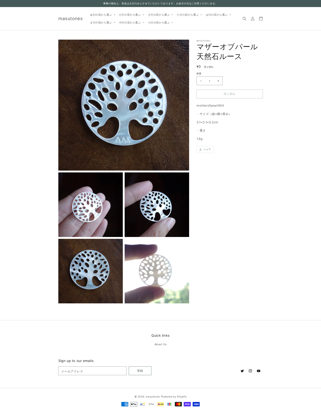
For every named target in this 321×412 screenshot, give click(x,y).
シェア (207, 149)
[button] (244, 19)
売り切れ (230, 94)
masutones (153, 396)
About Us (161, 344)
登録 (140, 370)
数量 (199, 73)
